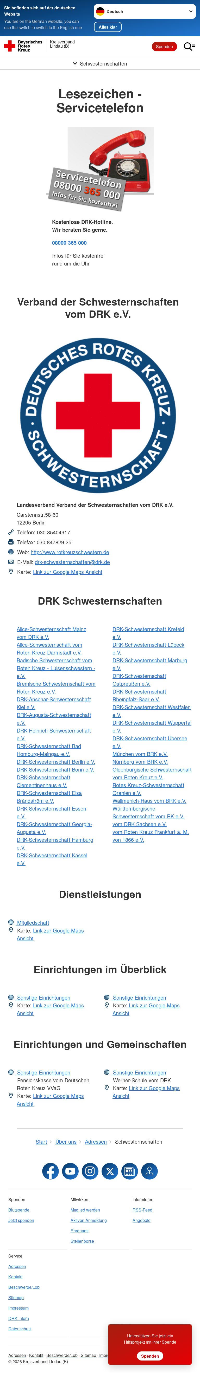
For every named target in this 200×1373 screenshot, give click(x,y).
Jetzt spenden (21, 1220)
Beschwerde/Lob (24, 1287)
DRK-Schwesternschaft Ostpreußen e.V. (139, 679)
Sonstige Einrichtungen (43, 997)
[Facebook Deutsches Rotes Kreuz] (50, 1171)
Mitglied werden (85, 1210)
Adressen (17, 1266)
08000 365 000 (69, 242)
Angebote (142, 1220)
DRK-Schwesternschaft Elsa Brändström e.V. (49, 796)
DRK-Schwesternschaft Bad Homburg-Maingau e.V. (49, 749)
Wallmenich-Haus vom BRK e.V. (149, 800)
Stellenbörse (82, 1241)
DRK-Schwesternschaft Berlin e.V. (56, 761)
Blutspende (18, 1210)
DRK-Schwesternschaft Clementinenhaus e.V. (43, 781)
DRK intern (18, 1318)
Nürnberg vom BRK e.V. (140, 761)
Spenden (164, 46)
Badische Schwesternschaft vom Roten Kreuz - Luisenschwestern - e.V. (56, 667)
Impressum (18, 1308)
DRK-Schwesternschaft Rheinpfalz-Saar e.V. (139, 695)
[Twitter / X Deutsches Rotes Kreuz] (110, 1171)
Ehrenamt (80, 1231)
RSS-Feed (142, 1210)
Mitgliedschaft (32, 922)
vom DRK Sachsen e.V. (140, 824)
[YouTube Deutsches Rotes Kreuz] (70, 1171)
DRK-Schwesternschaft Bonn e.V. (55, 769)
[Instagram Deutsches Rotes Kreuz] (90, 1171)
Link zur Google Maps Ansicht (67, 571)
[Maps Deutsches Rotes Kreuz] (149, 1171)
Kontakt (15, 1277)
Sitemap (16, 1297)
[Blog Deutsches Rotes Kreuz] (129, 1171)
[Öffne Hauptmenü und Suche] (189, 46)
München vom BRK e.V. (140, 753)
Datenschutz (20, 1329)
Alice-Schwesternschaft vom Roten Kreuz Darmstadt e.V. (49, 648)
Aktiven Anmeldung (89, 1220)
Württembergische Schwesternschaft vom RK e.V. (148, 812)
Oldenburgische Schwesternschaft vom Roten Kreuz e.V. (152, 773)
